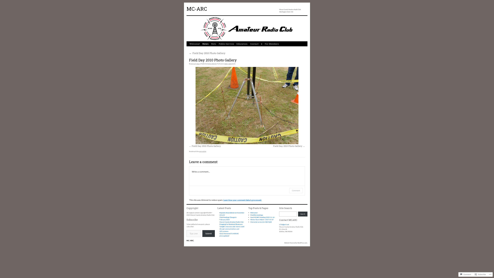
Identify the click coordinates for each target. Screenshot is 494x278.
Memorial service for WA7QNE (261, 222)
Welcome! (194, 43)
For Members (272, 43)
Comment (296, 190)
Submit (208, 233)
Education (242, 43)
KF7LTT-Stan (195, 64)
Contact (254, 43)
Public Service (226, 43)
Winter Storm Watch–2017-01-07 (262, 220)
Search (302, 214)
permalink (202, 151)
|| (261, 43)
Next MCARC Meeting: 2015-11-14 (262, 217)
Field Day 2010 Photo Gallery (207, 53)
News (205, 43)
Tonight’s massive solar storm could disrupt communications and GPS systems (231, 229)
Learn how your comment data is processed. (242, 200)
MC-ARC (197, 8)
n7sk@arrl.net (284, 224)
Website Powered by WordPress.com (295, 243)
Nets (213, 43)
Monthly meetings (256, 215)
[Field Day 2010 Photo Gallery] (247, 105)
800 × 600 (227, 64)
